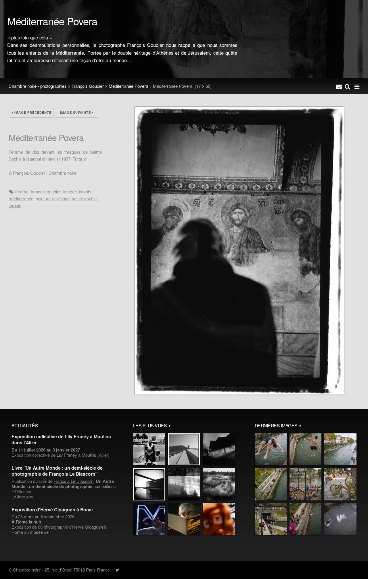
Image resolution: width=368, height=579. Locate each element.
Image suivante (76, 112)
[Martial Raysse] (149, 519)
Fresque (70, 191)
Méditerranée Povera (128, 86)
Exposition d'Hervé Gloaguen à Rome (52, 509)
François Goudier (88, 86)
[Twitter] (117, 570)
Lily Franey (67, 455)
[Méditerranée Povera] (239, 393)
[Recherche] (347, 86)
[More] (169, 425)
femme (21, 191)
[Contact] (339, 86)
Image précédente (32, 112)
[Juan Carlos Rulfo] (219, 519)
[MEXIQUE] (149, 449)
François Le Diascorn (73, 481)
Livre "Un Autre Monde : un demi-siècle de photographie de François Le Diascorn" (57, 470)
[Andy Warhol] (184, 519)
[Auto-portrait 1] (184, 484)
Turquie (15, 205)
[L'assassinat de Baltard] (219, 449)
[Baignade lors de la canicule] (271, 449)
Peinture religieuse (53, 198)
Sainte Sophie (84, 198)
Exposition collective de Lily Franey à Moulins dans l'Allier (61, 439)
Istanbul (86, 191)
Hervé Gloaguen (87, 527)
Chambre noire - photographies (38, 86)
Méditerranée (21, 198)
